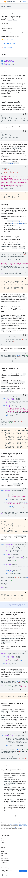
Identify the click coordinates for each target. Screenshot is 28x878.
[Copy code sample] (26, 58)
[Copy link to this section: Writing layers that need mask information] (11, 706)
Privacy (7, 868)
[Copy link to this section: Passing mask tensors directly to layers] (7, 370)
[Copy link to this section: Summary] (9, 765)
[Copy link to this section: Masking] (9, 205)
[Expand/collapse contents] (9, 23)
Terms (2, 868)
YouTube (3, 847)
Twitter (2, 845)
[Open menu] (2, 1)
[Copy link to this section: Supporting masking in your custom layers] (13, 456)
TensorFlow (3, 11)
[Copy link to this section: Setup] (7, 54)
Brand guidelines (5, 860)
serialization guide (20, 605)
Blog (2, 838)
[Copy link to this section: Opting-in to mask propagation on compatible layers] (18, 615)
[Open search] (21, 2)
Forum (2, 840)
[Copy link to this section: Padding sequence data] (21, 102)
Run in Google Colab (9, 40)
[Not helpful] (12, 14)
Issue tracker (4, 853)
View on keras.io (8, 47)
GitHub (2, 842)
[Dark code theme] (23, 58)
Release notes (4, 855)
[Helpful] (10, 14)
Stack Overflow (4, 858)
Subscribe (22, 871)
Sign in (24, 1)
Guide (22, 11)
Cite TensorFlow (4, 862)
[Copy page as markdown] (13, 19)
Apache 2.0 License (22, 825)
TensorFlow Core (6, 6)
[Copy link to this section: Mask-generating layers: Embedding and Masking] (21, 239)
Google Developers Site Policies (15, 827)
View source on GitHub (9, 43)
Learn (9, 11)
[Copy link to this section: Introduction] (12, 72)
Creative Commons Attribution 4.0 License (17, 824)
